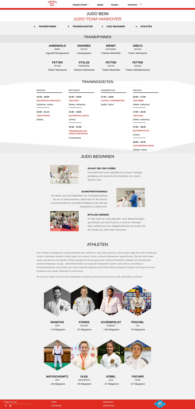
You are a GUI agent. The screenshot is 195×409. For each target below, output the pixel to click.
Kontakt (133, 5)
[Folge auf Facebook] (6, 406)
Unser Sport (80, 5)
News (100, 5)
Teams (114, 5)
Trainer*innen (47, 26)
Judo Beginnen (115, 26)
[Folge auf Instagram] (10, 406)
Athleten (146, 26)
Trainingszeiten (82, 26)
